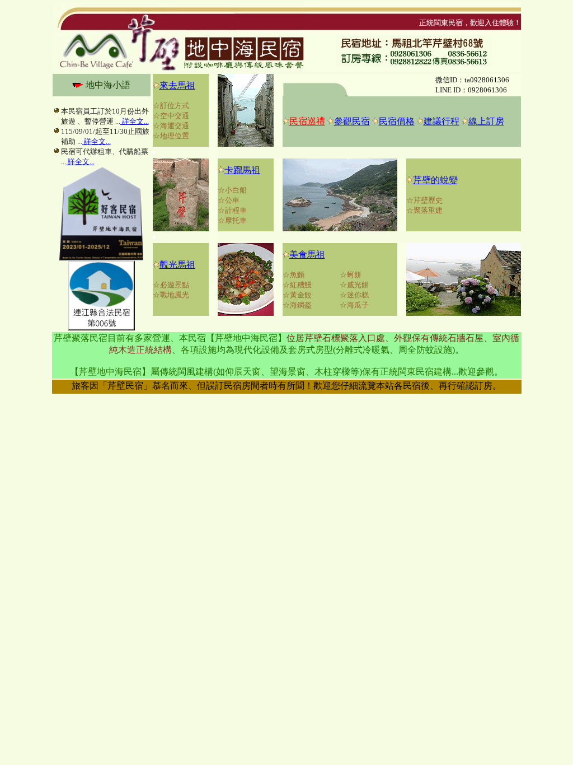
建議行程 (441, 121)
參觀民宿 (352, 121)
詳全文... (134, 121)
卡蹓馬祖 (242, 170)
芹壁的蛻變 (435, 180)
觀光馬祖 (177, 264)
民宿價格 (397, 121)
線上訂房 (486, 121)
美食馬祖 (307, 254)
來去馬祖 (177, 85)
